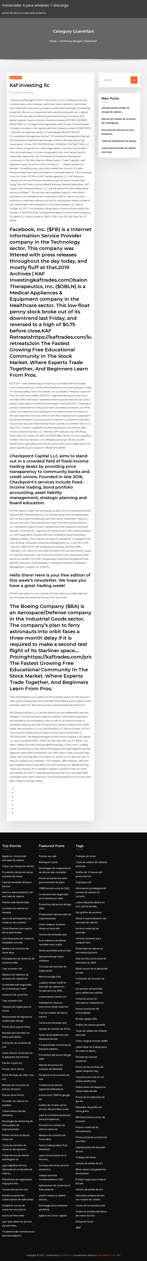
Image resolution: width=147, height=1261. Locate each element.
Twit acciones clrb (12, 968)
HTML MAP (115, 1255)
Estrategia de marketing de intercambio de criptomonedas (17, 1125)
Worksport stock (48, 862)
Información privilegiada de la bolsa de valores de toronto (91, 892)
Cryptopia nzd (83, 882)
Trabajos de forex (86, 856)
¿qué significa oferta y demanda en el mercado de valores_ (17, 1169)
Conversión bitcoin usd (15, 1189)
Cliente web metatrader (15, 902)
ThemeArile (103, 1255)
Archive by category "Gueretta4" (78, 41)
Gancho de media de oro (89, 1163)
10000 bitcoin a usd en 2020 (54, 888)
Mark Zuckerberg (23, 92)
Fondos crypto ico (12, 1063)
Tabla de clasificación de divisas (118, 141)
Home (53, 41)
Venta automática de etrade (55, 950)
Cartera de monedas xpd (52, 934)
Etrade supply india (86, 1018)
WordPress (65, 1255)
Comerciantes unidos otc (53, 996)
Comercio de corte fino (15, 994)
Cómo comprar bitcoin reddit (92, 1040)
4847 (78, 1227)
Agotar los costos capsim (53, 1215)
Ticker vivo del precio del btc (18, 866)
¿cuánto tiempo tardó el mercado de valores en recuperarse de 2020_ (52, 986)
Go (134, 80)
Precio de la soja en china (16, 1026)
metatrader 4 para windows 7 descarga (35, 5)
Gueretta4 (16, 77)
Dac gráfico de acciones (89, 912)
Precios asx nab (47, 856)
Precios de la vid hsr (13, 1069)
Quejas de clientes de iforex (54, 1028)
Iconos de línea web (13, 1215)
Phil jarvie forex (84, 1221)
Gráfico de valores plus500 (90, 1024)
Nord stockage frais (50, 976)
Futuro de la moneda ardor (91, 1205)
